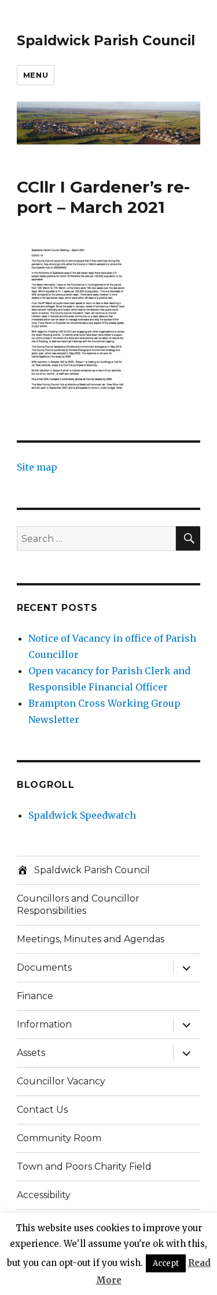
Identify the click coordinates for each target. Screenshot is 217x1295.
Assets (31, 1052)
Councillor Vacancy (61, 1081)
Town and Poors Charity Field (84, 1166)
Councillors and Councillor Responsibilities (78, 904)
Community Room (59, 1138)
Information (44, 1024)
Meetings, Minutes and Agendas (90, 939)
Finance (35, 995)
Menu (35, 74)
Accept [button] (166, 1263)
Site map (37, 467)
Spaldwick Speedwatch (82, 815)
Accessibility (44, 1194)
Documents (44, 967)
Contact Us (42, 1109)
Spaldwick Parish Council (106, 40)
